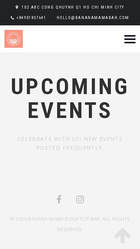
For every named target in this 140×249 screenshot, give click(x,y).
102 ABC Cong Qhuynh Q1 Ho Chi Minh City (73, 7)
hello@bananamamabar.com (93, 17)
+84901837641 (31, 17)
